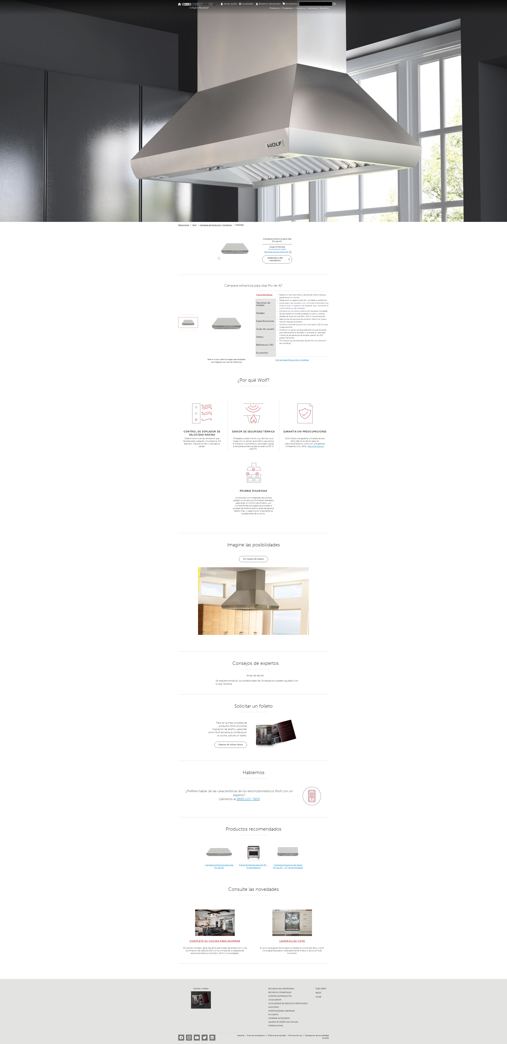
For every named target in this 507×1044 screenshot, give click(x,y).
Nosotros (324, 8)
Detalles (260, 313)
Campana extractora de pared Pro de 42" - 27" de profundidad (288, 866)
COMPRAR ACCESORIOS (279, 1018)
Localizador (247, 4)
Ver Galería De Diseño (253, 559)
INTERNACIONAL (275, 1026)
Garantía (240, 1035)
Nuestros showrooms (269, 4)
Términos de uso (295, 1035)
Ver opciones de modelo (277, 249)
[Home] (179, 4)
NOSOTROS (273, 1007)
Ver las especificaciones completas (292, 360)
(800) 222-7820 (248, 799)
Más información (316, 446)
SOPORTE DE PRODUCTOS (280, 996)
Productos (275, 8)
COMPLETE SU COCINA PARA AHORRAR (215, 941)
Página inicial (183, 225)
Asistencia (312, 8)
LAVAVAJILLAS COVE (292, 941)
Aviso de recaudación (256, 1035)
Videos (259, 336)
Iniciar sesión (230, 4)
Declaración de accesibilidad (317, 1035)
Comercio (300, 8)
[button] (334, 4)
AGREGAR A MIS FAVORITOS (275, 259)
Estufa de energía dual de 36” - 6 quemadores (253, 866)
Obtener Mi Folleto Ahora (231, 745)
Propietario (287, 8)
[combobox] (315, 4)
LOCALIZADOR (274, 1000)
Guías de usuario (265, 329)
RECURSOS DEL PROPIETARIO (281, 989)
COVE (318, 997)
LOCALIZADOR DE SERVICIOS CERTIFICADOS (288, 1003)
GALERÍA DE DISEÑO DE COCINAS (283, 1022)
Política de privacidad (276, 1035)
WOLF (318, 992)
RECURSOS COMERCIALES (279, 992)
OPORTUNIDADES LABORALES (281, 1011)
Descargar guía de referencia (276, 252)
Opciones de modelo (263, 304)
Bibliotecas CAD (264, 344)
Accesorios (291, 4)
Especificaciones (265, 321)
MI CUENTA (273, 1014)
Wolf (194, 225)
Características (264, 294)
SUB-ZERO (321, 988)
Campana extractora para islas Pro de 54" (219, 866)
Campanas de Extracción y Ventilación (216, 225)
